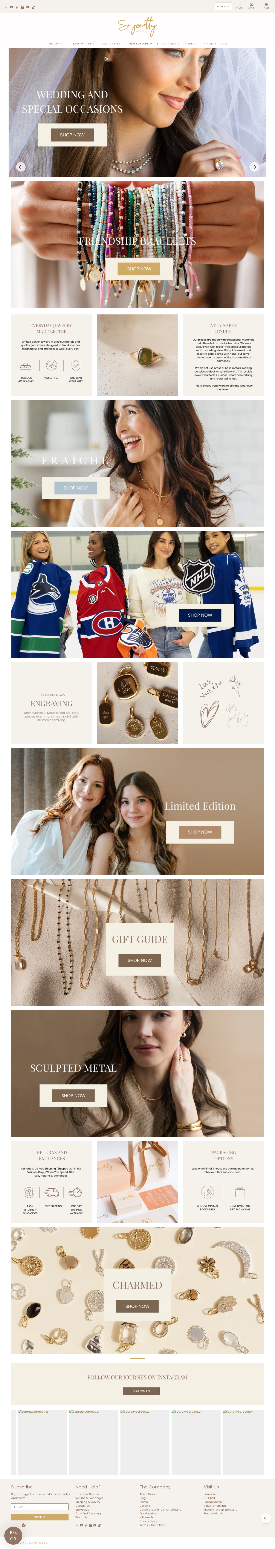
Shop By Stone (138, 43)
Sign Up (39, 1517)
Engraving (55, 43)
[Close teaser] (23, 1525)
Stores (144, 1502)
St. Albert (209, 1498)
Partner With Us (213, 1513)
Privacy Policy (148, 1521)
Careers (145, 1506)
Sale (223, 43)
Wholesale (146, 1517)
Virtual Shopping (215, 1506)
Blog (143, 1498)
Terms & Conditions (153, 1525)
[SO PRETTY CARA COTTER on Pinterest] (18, 8)
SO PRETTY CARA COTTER (32, 1542)
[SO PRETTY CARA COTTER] (137, 26)
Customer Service (87, 1494)
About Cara (147, 1494)
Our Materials (148, 1513)
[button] (21, 167)
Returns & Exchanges (89, 1498)
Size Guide (82, 1509)
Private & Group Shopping (220, 1509)
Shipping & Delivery (87, 1502)
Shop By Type (111, 43)
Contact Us (82, 1506)
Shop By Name (166, 43)
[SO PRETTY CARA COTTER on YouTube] (12, 8)
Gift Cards (208, 43)
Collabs (73, 43)
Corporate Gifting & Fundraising (161, 1509)
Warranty (81, 1517)
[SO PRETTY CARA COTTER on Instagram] (23, 8)
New (91, 43)
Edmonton (211, 1494)
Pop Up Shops (213, 1502)
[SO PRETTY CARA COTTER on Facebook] (7, 8)
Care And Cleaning (88, 1513)
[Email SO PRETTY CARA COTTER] (29, 8)
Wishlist (190, 43)
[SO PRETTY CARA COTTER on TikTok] (34, 8)
